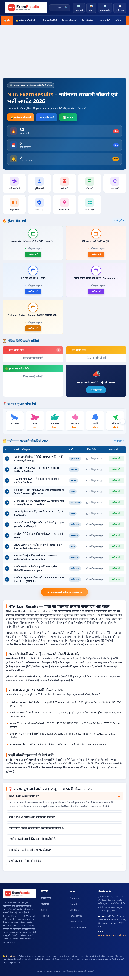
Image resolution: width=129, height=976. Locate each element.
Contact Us (75, 903)
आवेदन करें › (116, 458)
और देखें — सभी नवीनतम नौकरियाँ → (64, 592)
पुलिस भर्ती (45, 915)
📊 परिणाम (68, 117)
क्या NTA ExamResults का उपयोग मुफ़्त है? (32, 817)
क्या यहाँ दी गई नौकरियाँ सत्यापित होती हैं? (30, 850)
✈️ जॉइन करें (96, 389)
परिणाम (91, 7)
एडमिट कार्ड (79, 7)
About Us (74, 898)
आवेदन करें (33, 254)
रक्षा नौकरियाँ (104, 20)
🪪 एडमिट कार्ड (46, 117)
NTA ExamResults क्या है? (24, 796)
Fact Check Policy (78, 927)
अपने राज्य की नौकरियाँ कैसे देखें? (26, 861)
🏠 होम (7, 20)
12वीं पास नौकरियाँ (48, 20)
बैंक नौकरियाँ (87, 20)
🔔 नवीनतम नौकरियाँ (25, 20)
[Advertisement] (64, 54)
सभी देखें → (119, 220)
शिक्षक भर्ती (45, 903)
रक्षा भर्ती (44, 909)
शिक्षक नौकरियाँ (69, 20)
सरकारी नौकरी (46, 898)
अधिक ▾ (119, 20)
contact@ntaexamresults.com (112, 935)
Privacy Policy (76, 921)
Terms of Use (76, 915)
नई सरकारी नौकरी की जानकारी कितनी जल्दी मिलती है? (36, 828)
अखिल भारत (119, 7)
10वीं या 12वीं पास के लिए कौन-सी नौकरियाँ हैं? (32, 838)
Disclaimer (74, 909)
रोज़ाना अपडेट (105, 7)
